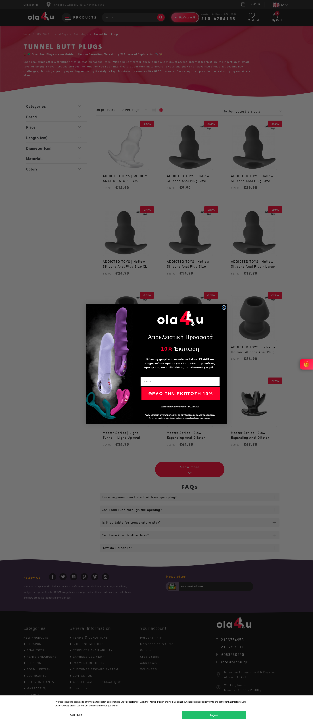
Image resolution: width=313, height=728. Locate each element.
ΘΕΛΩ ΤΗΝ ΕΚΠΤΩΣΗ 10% (180, 393)
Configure (76, 714)
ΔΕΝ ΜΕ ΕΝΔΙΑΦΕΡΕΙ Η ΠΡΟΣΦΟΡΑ (180, 406)
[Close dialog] (224, 307)
